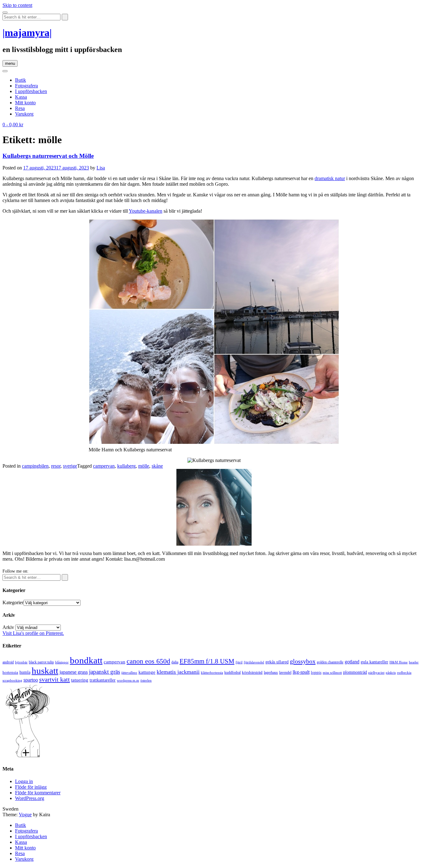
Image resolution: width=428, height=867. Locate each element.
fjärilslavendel (254, 662)
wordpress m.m (128, 680)
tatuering (79, 680)
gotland (352, 661)
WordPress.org (29, 798)
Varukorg (24, 114)
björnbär (21, 662)
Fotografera (26, 85)
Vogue (25, 814)
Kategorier (13, 602)
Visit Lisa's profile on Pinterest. (33, 633)
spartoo (30, 680)
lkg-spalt (301, 672)
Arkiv (8, 627)
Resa (20, 108)
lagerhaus (271, 672)
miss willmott (332, 672)
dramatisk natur (330, 178)
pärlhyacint (376, 672)
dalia (174, 662)
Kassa (21, 97)
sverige (70, 466)
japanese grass (74, 672)
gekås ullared (277, 662)
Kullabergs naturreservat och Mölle (48, 156)
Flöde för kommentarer (37, 792)
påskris (391, 672)
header (414, 662)
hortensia (10, 672)
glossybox (303, 661)
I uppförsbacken (31, 91)
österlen (146, 680)
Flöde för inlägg (31, 787)
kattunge (146, 672)
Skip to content (17, 5)
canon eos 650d (148, 661)
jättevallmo (129, 672)
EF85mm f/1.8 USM (207, 661)
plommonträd (355, 672)
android (8, 662)
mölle (143, 466)
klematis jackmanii (178, 672)
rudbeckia (404, 672)
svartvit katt (54, 679)
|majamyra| (27, 32)
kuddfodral (232, 672)
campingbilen (35, 466)
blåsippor (62, 662)
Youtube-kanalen (145, 211)
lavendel (285, 672)
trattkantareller (103, 680)
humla (24, 672)
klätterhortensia (212, 672)
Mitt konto (25, 102)
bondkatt (86, 660)
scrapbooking (12, 680)
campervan (104, 466)
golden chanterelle (330, 662)
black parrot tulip (41, 662)
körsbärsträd (252, 672)
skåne (157, 466)
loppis (316, 672)
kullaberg (126, 466)
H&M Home (398, 662)
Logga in (24, 781)
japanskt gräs (104, 671)
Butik (20, 80)
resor (55, 466)
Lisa (101, 167)
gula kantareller (374, 662)
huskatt (45, 671)
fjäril (239, 662)
